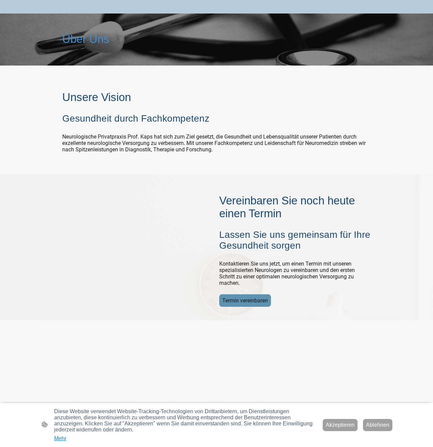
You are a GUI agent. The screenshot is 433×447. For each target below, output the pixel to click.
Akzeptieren (340, 425)
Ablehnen (377, 425)
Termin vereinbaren (245, 300)
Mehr (60, 438)
